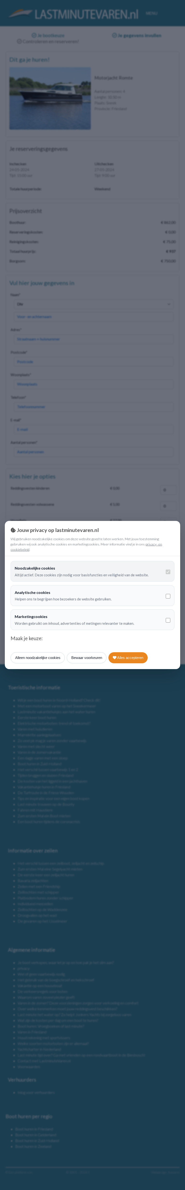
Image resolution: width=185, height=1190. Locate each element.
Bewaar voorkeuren (86, 658)
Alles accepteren (129, 658)
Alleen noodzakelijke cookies (37, 658)
